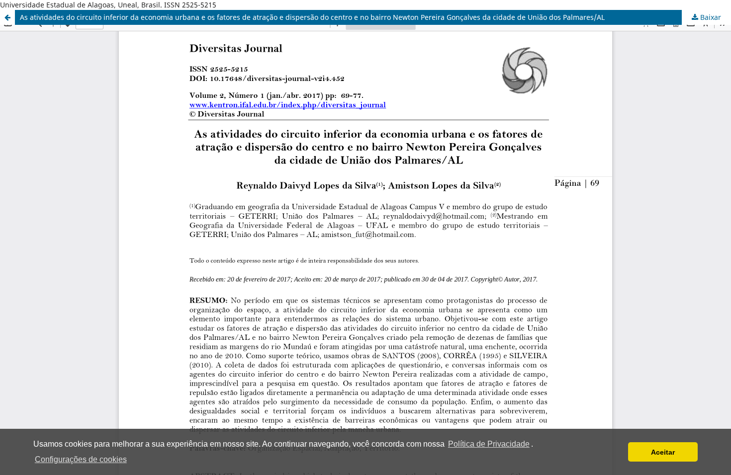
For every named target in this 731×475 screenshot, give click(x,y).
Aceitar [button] (663, 452)
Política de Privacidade (489, 444)
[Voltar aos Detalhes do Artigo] (7, 17)
